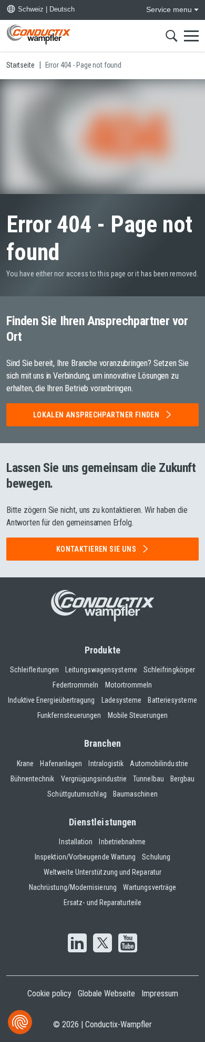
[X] (102, 943)
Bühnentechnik (33, 779)
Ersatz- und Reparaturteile (102, 902)
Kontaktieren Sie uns (96, 549)
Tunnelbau (148, 779)
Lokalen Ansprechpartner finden (96, 415)
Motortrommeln (128, 685)
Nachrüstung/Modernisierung (73, 887)
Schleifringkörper (169, 669)
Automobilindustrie (159, 763)
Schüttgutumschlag (76, 794)
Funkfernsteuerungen (69, 715)
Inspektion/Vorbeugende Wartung (85, 857)
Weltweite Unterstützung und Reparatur (102, 872)
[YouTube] (127, 943)
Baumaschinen (135, 794)
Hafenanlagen (61, 763)
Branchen (102, 743)
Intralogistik (106, 763)
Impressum (159, 993)
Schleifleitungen (34, 669)
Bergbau (182, 779)
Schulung (156, 857)
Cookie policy (49, 993)
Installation (76, 841)
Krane (25, 763)
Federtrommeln (75, 685)
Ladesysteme (121, 700)
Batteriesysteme (172, 700)
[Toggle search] (172, 35)
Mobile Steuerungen (138, 715)
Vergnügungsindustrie (94, 779)
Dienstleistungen (102, 822)
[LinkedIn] (77, 943)
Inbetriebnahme (122, 841)
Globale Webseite (106, 993)
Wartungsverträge (149, 887)
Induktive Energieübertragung (51, 700)
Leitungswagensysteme (101, 669)
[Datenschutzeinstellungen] (20, 1022)
